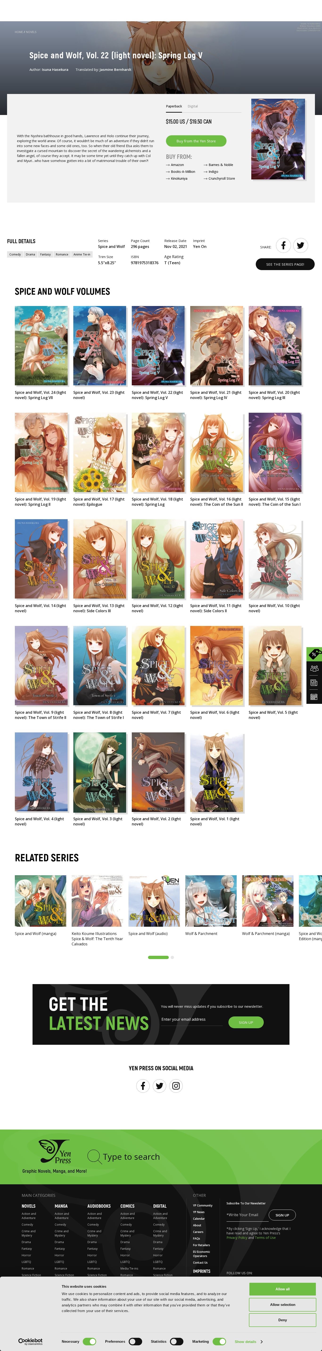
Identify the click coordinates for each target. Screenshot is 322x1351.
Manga (61, 1206)
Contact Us (200, 1263)
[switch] (135, 1341)
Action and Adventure (29, 1216)
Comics (127, 1206)
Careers (198, 1232)
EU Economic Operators (201, 1254)
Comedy (15, 254)
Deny (282, 1320)
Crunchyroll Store (222, 178)
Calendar (199, 1219)
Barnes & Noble (221, 164)
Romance (62, 254)
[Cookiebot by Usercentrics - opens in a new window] (30, 1341)
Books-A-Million (183, 171)
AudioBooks (99, 1206)
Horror (26, 1255)
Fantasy (45, 254)
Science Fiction (31, 1275)
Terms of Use (265, 1237)
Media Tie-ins (129, 1268)
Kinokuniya (179, 178)
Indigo (213, 171)
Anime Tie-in (82, 254)
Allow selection (282, 1305)
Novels (31, 32)
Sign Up (282, 1215)
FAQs (196, 1238)
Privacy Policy (237, 1237)
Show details (245, 1342)
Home (19, 32)
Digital (159, 1206)
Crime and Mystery (29, 1233)
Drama (30, 254)
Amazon (177, 164)
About (197, 1225)
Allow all (283, 1289)
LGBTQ (26, 1262)
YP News (199, 1212)
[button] (158, 957)
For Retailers (201, 1245)
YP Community (202, 1205)
